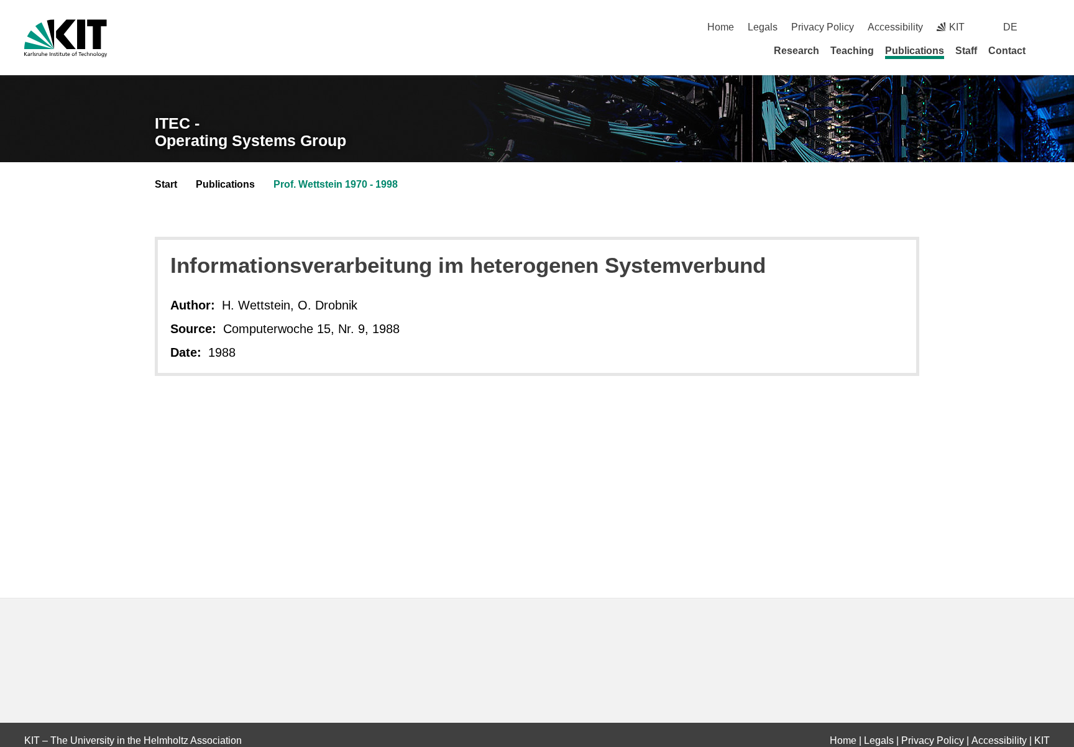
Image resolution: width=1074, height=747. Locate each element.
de (1010, 27)
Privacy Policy (822, 27)
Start (166, 184)
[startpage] (1045, 50)
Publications (914, 50)
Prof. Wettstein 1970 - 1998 (335, 184)
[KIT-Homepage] (65, 38)
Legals (763, 27)
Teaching (852, 50)
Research (796, 50)
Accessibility (895, 27)
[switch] (1045, 27)
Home (720, 27)
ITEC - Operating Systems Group (250, 132)
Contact (1007, 50)
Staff (966, 50)
